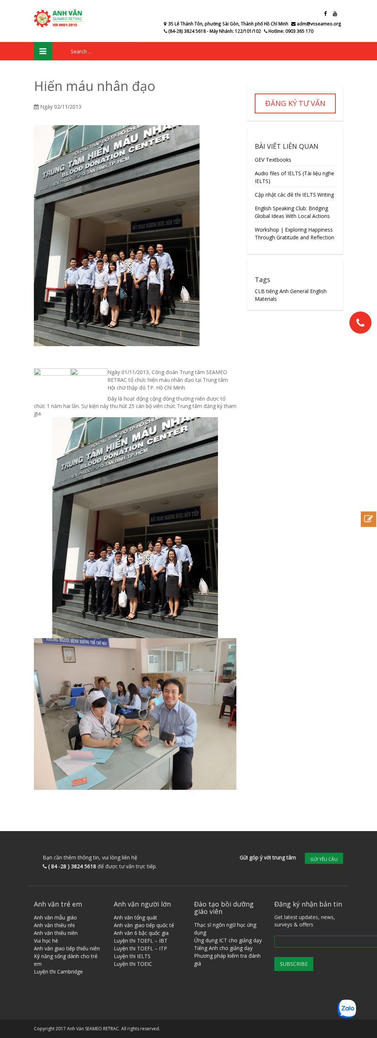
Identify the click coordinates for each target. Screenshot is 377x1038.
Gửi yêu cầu (324, 859)
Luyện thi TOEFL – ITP (140, 948)
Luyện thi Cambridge (58, 971)
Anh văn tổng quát (135, 917)
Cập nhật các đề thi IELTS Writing (294, 194)
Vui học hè (46, 940)
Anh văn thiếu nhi (54, 925)
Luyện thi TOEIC (133, 963)
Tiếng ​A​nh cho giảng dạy (223, 947)
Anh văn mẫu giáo (55, 917)
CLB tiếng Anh (272, 291)
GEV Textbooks (273, 159)
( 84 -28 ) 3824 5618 (72, 866)
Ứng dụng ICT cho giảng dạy (228, 940)
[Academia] (59, 18)
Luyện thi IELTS (132, 956)
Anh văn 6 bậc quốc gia (141, 932)
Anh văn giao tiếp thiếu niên (67, 948)
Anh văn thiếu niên (56, 932)
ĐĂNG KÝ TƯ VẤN (295, 103)
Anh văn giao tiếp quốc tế (144, 925)
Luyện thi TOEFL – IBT (141, 940)
